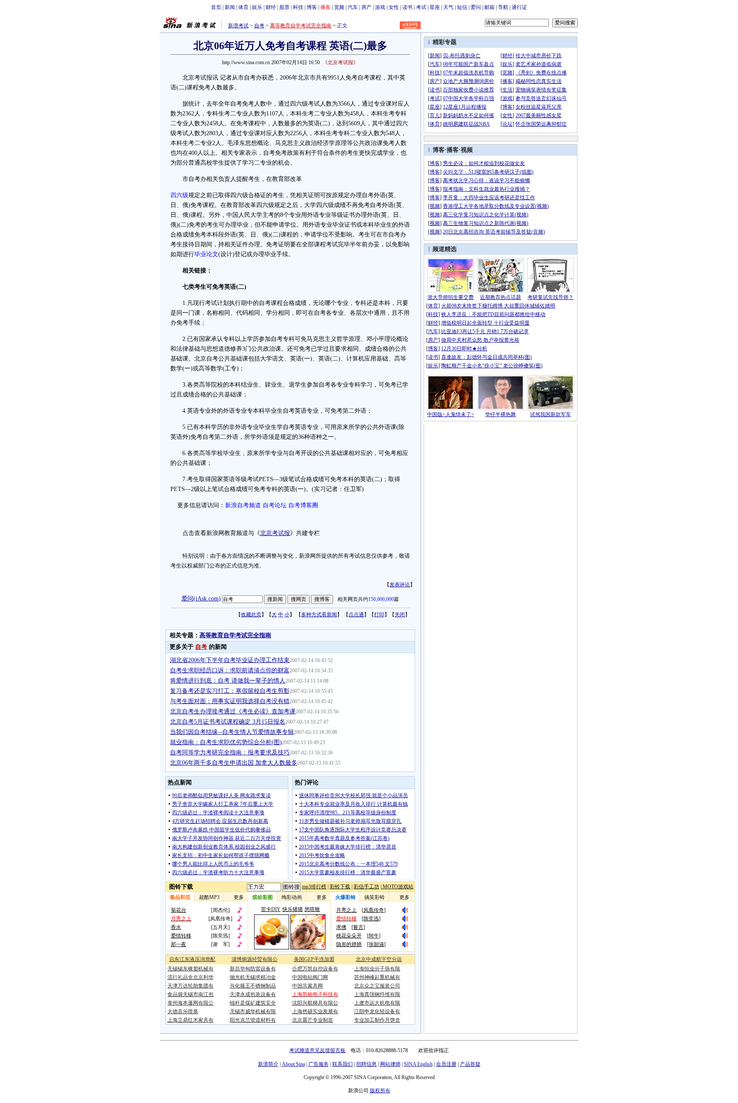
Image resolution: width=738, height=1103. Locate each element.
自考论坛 (275, 505)
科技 (298, 7)
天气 (448, 7)
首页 (216, 7)
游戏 (380, 7)
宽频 (339, 7)
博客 (312, 7)
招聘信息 (366, 1064)
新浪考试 (238, 26)
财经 (271, 7)
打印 (379, 615)
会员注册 (446, 1064)
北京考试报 (275, 533)
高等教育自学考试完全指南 (300, 26)
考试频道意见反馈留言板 (317, 1050)
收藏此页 (251, 615)
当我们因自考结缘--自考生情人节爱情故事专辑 (232, 732)
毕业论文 (206, 254)
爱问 (476, 7)
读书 (407, 7)
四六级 (179, 195)
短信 (462, 7)
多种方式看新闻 (319, 615)
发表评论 (400, 585)
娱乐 (257, 7)
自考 (259, 26)
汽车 (353, 7)
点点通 (356, 615)
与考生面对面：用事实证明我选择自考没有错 (230, 701)
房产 (366, 7)
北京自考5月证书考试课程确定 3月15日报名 (227, 722)
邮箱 (489, 7)
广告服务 (318, 1064)
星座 (435, 7)
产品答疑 (470, 1064)
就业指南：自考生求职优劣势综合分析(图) (226, 742)
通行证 (519, 7)
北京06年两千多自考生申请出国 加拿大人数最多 (233, 763)
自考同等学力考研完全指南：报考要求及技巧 (230, 752)
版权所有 (380, 1091)
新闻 (230, 7)
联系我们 (342, 1064)
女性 (394, 7)
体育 (243, 7)
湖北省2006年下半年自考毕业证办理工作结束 (230, 660)
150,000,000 (381, 599)
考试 (421, 7)
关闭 (400, 615)
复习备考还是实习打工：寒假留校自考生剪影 (230, 691)
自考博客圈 (303, 505)
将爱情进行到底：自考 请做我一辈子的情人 (227, 680)
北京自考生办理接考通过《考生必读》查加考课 (233, 711)
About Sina (293, 1064)
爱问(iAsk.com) (201, 598)
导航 (503, 7)
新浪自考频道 (243, 505)
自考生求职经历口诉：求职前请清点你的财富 (230, 670)
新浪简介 (268, 1064)
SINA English (418, 1064)
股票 (284, 7)
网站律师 (390, 1064)
